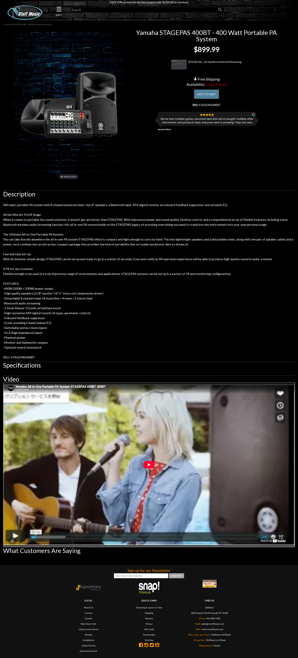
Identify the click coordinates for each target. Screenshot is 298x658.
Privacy (149, 623)
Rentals (88, 634)
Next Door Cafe (88, 623)
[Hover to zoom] (68, 104)
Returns (149, 618)
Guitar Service (88, 645)
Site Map (149, 640)
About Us (88, 607)
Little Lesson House (88, 629)
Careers (88, 618)
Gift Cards (149, 629)
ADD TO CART (206, 94)
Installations (88, 640)
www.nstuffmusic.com (212, 629)
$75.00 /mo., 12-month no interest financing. (215, 61)
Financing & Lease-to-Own (149, 607)
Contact (88, 613)
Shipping (149, 613)
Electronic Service (88, 651)
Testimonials (149, 634)
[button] (255, 120)
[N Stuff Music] (25, 12)
